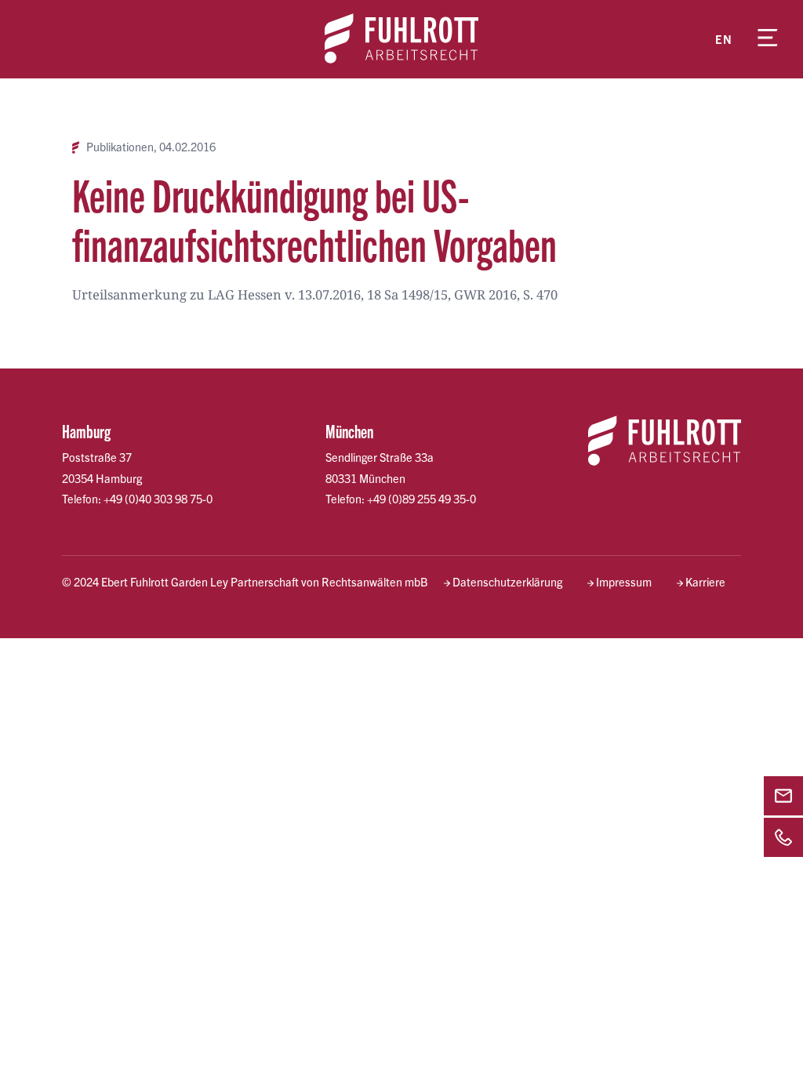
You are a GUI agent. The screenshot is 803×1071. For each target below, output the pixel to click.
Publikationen (120, 147)
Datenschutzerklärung (507, 582)
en (723, 39)
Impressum (624, 582)
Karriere (705, 582)
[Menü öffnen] (767, 39)
